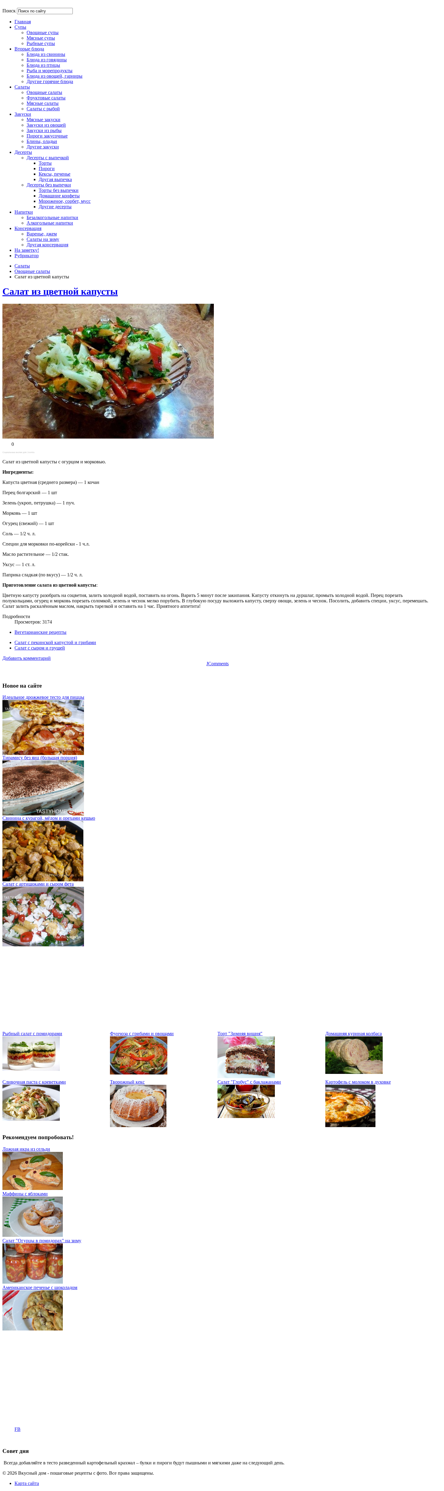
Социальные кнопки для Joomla (18, 452)
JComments (217, 663)
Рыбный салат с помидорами (32, 1033)
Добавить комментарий (26, 658)
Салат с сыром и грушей (39, 647)
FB (17, 1429)
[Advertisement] (183, 988)
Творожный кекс (127, 1081)
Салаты (22, 265)
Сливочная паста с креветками (34, 1081)
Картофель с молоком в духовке (358, 1081)
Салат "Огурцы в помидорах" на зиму (41, 1240)
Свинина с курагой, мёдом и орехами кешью (48, 818)
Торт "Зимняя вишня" (239, 1033)
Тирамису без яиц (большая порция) (39, 757)
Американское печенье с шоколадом (39, 1287)
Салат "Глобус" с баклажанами (249, 1081)
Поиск (9, 10)
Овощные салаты (32, 271)
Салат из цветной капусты (60, 291)
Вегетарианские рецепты (40, 632)
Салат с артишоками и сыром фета (38, 883)
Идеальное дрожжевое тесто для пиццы (43, 697)
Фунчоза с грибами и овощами (142, 1033)
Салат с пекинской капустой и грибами (55, 642)
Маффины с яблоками (25, 1193)
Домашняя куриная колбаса (353, 1033)
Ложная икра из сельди (26, 1149)
